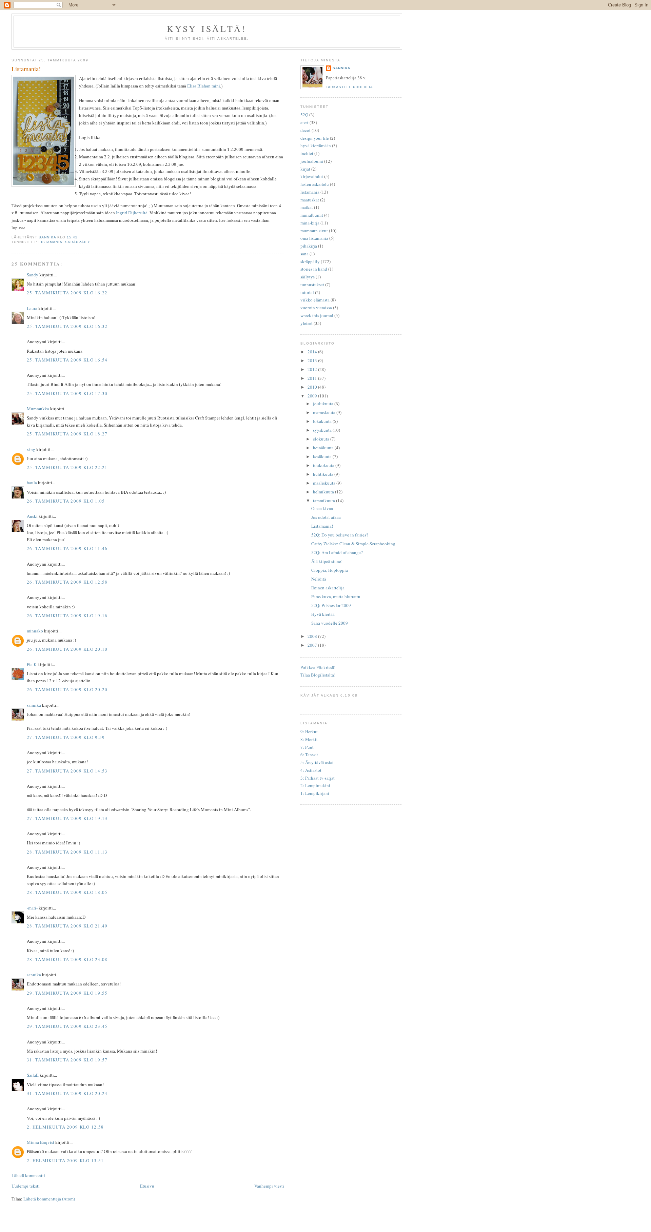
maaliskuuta (324, 483)
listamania (50, 242)
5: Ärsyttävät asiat (317, 762)
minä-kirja (309, 223)
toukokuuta (324, 465)
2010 (313, 387)
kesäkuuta (323, 456)
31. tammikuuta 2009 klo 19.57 (67, 1060)
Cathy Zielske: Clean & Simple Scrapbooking (353, 544)
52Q (304, 115)
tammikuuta (324, 500)
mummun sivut (314, 231)
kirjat (305, 169)
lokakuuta (323, 421)
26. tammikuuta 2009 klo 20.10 (67, 649)
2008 (313, 636)
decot (305, 130)
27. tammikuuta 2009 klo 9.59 (66, 737)
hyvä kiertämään (315, 145)
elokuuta (321, 439)
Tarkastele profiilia (349, 87)
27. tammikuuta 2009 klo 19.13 (67, 818)
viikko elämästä (315, 300)
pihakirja (308, 246)
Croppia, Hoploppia (329, 570)
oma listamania (314, 238)
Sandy (32, 275)
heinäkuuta (324, 448)
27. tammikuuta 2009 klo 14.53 (67, 771)
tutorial (307, 292)
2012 (313, 369)
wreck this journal (316, 315)
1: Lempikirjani (314, 793)
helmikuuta (324, 492)
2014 (313, 352)
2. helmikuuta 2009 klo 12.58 (65, 1127)
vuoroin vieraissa (316, 308)
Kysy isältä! (207, 28)
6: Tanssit (309, 754)
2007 (313, 645)
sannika (34, 705)
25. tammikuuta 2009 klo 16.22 (67, 293)
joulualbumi (311, 161)
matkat (306, 207)
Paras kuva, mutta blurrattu (335, 596)
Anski (32, 516)
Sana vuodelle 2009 (329, 623)
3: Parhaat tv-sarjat (317, 778)
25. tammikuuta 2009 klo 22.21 (67, 467)
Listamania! (322, 526)
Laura (32, 308)
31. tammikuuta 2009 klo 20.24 (67, 1093)
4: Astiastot (310, 770)
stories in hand (313, 269)
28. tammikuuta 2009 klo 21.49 (67, 926)
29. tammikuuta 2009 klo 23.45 (67, 1026)
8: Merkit (309, 739)
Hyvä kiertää (323, 614)
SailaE (33, 1075)
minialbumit (311, 215)
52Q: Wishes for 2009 (331, 605)
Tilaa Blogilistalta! (317, 675)
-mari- (32, 908)
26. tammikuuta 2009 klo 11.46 (67, 548)
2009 (313, 396)
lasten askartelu (314, 184)
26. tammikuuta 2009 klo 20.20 (67, 689)
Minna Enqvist (40, 1142)
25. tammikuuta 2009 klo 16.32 (67, 326)
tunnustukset (312, 284)
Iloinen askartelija (327, 588)
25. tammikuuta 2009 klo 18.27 (67, 434)
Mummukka (38, 409)
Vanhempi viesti (269, 1186)
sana (304, 254)
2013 (313, 360)
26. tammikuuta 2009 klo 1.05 (66, 501)
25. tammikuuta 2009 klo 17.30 (67, 393)
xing (31, 449)
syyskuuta (323, 430)
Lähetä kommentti (28, 1175)
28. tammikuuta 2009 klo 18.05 (67, 892)
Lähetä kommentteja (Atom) (49, 1199)
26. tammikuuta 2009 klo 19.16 (67, 615)
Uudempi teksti (26, 1186)
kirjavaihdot (311, 176)
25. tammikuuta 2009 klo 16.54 (67, 360)
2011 (313, 378)
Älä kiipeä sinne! (326, 561)
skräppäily (77, 242)
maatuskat (309, 200)
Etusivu (147, 1186)
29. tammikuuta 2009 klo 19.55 (67, 993)
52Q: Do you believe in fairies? (339, 535)
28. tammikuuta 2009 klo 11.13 (67, 852)
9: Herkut (309, 731)
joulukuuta (323, 403)
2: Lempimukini (315, 785)
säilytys (307, 277)
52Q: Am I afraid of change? (337, 552)
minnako (35, 631)
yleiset (306, 323)
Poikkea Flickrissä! (317, 667)
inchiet (306, 153)
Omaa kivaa (322, 508)
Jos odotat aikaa (326, 517)
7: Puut (307, 747)
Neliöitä (318, 579)
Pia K (32, 664)
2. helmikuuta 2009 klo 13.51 (65, 1160)
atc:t (304, 122)
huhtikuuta (323, 474)
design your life (314, 138)
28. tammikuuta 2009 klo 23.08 (67, 959)
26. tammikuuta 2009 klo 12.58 (67, 582)
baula (32, 483)
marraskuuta (324, 412)
